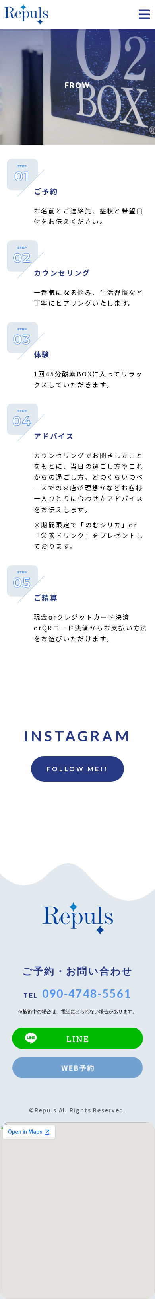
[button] (77, 769)
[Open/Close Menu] (144, 14)
